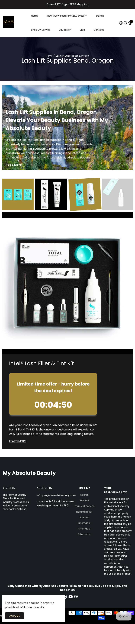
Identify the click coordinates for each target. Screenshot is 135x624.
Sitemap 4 (84, 534)
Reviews (84, 500)
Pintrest (21, 509)
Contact (99, 30)
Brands (100, 15)
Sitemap (84, 517)
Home (34, 15)
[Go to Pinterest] (76, 597)
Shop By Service (40, 30)
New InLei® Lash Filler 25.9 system (67, 15)
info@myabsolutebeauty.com (56, 495)
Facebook (9, 509)
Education (65, 30)
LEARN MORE (17, 441)
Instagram (21, 505)
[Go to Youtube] (70, 597)
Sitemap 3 (84, 528)
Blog (82, 30)
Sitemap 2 (84, 523)
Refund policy (84, 511)
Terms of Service (84, 506)
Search (84, 495)
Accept (14, 616)
